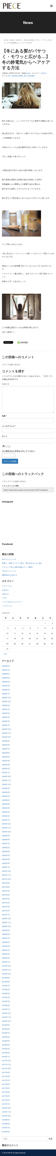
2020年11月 (6, 922)
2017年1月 (6, 1104)
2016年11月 (6, 1112)
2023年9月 (6, 788)
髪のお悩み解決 (29, 76)
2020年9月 (6, 930)
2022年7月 (6, 843)
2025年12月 (6, 697)
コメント (5, 383)
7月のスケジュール (9, 571)
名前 (4, 415)
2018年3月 (6, 1048)
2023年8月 (6, 792)
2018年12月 (6, 1013)
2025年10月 (6, 701)
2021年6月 (6, 894)
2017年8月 (6, 1076)
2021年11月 (6, 875)
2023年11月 (6, 780)
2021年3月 (6, 906)
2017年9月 (6, 1072)
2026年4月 (6, 681)
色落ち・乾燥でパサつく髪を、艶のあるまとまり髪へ (22, 563)
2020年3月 (6, 954)
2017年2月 (6, 1100)
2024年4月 (6, 760)
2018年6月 (6, 1037)
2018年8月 (6, 1029)
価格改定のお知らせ (9, 575)
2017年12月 (6, 1060)
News (12, 40)
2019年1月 (6, 1009)
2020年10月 (6, 926)
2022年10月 (6, 831)
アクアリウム (7, 586)
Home (6, 40)
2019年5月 (6, 993)
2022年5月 (6, 851)
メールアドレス (9, 426)
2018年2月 (6, 1052)
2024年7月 (6, 748)
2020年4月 (6, 950)
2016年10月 (6, 1115)
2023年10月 (6, 784)
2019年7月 (6, 985)
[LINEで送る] (22, 342)
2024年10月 (6, 737)
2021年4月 (6, 902)
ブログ (4, 598)
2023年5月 (6, 804)
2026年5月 (6, 677)
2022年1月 (6, 867)
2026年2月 (6, 689)
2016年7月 (6, 1127)
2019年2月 (6, 1005)
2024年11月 (6, 733)
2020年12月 (6, 918)
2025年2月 (6, 721)
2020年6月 (6, 942)
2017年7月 (6, 1080)
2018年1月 (6, 1056)
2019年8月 (6, 981)
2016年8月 (6, 1123)
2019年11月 (6, 969)
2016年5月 (6, 1131)
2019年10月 (6, 973)
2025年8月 (6, 705)
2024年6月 (6, 752)
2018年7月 (6, 1033)
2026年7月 (6, 670)
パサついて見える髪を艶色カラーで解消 (17, 567)
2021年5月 (6, 898)
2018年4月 (6, 1044)
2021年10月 (6, 879)
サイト (4, 436)
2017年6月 (6, 1084)
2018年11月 (6, 1017)
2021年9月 (6, 883)
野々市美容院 (13, 76)
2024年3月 (6, 764)
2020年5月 (6, 946)
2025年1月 (6, 725)
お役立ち (19, 40)
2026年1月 (6, 693)
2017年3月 (6, 1096)
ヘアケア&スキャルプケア (12, 602)
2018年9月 (6, 1025)
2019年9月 (6, 977)
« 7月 (5, 654)
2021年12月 (6, 871)
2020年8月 (6, 934)
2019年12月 (6, 965)
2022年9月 (6, 835)
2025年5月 (6, 713)
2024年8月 (6, 745)
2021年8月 (6, 887)
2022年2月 (6, 863)
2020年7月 (6, 938)
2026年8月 (6, 666)
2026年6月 (6, 674)
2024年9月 (6, 741)
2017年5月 (6, 1088)
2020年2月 (6, 958)
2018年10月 (6, 1021)
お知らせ (5, 594)
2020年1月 (6, 962)
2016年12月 (6, 1108)
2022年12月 (6, 823)
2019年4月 (6, 997)
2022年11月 (6, 827)
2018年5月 (6, 1041)
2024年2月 (6, 768)
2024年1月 (6, 772)
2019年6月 (6, 989)
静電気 (20, 76)
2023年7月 (6, 796)
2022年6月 (6, 847)
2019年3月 (6, 1001)
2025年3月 (6, 717)
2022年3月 (6, 859)
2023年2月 (6, 816)
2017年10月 (6, 1068)
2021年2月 (6, 910)
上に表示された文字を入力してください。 (19, 451)
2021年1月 (6, 914)
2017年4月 (6, 1092)
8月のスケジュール (9, 559)
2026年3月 (6, 685)
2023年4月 (6, 808)
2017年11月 (6, 1064)
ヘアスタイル (7, 606)
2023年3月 (6, 812)
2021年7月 (6, 891)
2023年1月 (6, 820)
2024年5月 (6, 756)
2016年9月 (6, 1119)
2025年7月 (6, 709)
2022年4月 (6, 855)
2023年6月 (6, 800)
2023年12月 (6, 776)
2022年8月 (6, 839)
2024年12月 (6, 729)
